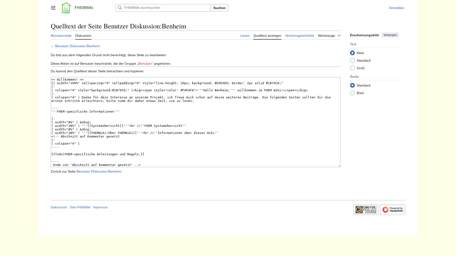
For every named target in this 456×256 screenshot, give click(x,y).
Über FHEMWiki (80, 207)
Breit (360, 93)
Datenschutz (59, 207)
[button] (53, 8)
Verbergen (390, 35)
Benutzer (145, 63)
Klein (360, 53)
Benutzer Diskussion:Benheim (77, 46)
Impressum (100, 207)
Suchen (219, 8)
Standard (363, 60)
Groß (361, 68)
